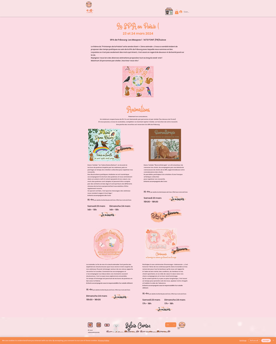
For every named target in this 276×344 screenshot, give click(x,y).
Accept (266, 340)
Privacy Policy (103, 340)
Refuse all (254, 340)
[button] (169, 12)
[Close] (273, 340)
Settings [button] (242, 340)
